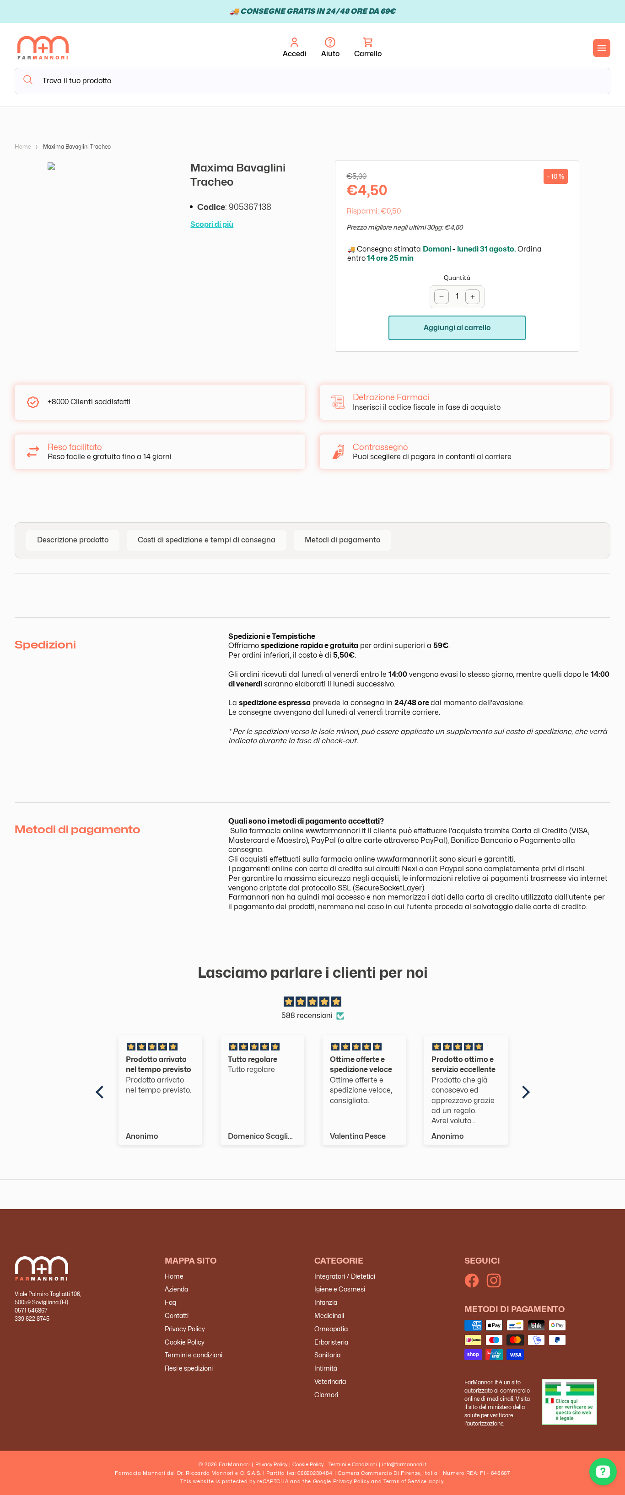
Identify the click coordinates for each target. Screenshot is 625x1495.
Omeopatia (331, 1329)
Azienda (176, 1289)
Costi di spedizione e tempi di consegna (206, 540)
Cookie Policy (185, 1342)
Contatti (177, 1315)
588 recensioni (307, 1015)
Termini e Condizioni (353, 1464)
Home (23, 146)
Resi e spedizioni (189, 1368)
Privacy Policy (185, 1329)
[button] (368, 48)
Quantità (457, 277)
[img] (313, 1002)
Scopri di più (211, 224)
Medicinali (329, 1315)
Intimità (325, 1368)
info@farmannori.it (404, 1464)
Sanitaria (327, 1355)
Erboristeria (331, 1342)
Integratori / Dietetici (344, 1276)
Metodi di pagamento (342, 540)
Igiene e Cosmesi (339, 1289)
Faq (170, 1302)
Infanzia (325, 1302)
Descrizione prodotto (72, 540)
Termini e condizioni (193, 1355)
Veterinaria (330, 1381)
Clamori (326, 1395)
